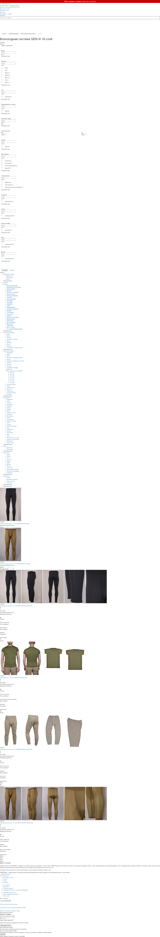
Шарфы (9, 409)
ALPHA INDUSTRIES (12, 286)
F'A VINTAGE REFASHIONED (14, 329)
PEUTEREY (10, 301)
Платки (8, 407)
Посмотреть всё (5, 56)
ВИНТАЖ (9, 369)
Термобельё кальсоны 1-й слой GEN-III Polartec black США (16, 606)
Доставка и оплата (8, 877)
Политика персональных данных (9, 904)
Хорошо (3, 934)
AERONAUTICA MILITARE (14, 287)
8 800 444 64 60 (4, 876)
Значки (8, 478)
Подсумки (9, 406)
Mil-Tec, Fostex (11, 327)
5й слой (12, 379)
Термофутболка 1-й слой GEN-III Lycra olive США (13, 677)
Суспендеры (10, 419)
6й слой (12, 381)
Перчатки (9, 346)
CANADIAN (10, 304)
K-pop (8, 462)
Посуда (9, 424)
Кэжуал (9, 461)
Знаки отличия (11, 481)
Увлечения (6, 452)
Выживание (10, 441)
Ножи (8, 436)
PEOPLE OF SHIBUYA (12, 292)
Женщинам (10, 277)
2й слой (12, 374)
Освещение (10, 429)
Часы (8, 434)
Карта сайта (6, 896)
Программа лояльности (9, 892)
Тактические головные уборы (15, 347)
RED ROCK (10, 324)
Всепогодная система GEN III (15, 371)
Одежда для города (8, 274)
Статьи (5, 879)
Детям (8, 279)
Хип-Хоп (9, 459)
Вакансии (5, 886)
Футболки (9, 342)
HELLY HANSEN (11, 322)
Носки (8, 386)
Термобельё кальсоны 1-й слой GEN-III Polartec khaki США (16, 749)
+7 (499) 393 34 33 (5, 874)
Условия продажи (8, 888)
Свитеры (9, 362)
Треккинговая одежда (12, 469)
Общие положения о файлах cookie (10, 911)
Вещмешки (10, 404)
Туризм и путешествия (13, 439)
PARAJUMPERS (11, 289)
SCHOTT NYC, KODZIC (13, 317)
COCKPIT (9, 297)
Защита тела (10, 442)
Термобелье (10, 391)
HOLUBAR (9, 302)
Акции (5, 881)
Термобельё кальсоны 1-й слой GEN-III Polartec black (14, 523)
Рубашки (9, 366)
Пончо (8, 411)
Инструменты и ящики (13, 437)
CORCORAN (10, 326)
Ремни (8, 417)
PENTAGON (10, 321)
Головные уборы (11, 392)
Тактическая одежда (8, 332)
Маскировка (10, 416)
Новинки (5, 282)
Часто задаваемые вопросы (11, 894)
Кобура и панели (11, 421)
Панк (8, 457)
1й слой (12, 372)
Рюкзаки (9, 402)
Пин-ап (9, 466)
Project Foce (10, 314)
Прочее (9, 431)
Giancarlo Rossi (11, 294)
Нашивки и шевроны (12, 479)
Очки (8, 427)
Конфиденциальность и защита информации (15, 890)
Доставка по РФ (4, 10)
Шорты (8, 341)
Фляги (8, 422)
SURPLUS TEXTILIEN (12, 309)
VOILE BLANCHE (11, 299)
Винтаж (9, 464)
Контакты (2, 12)
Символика (6, 476)
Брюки (8, 334)
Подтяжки (9, 414)
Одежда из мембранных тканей (15, 361)
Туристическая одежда (13, 471)
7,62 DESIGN (10, 312)
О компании (6, 885)
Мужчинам (9, 276)
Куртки (8, 336)
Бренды (5, 284)
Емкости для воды (12, 426)
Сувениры (9, 483)
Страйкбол (9, 473)
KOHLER (9, 316)
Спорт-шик (9, 467)
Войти (10, 14)
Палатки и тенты (11, 412)
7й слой (12, 382)
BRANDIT (9, 311)
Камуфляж (9, 352)
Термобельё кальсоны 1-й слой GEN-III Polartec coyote (15, 563)
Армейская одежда (8, 351)
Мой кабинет (3, 14)
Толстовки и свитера (12, 339)
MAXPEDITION (11, 319)
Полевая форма (11, 384)
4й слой (12, 377)
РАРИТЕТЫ (10, 432)
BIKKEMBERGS (11, 307)
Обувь (5, 446)
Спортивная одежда (12, 367)
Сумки (8, 401)
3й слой (12, 376)
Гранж (8, 454)
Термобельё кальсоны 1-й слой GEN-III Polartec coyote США (16, 823)
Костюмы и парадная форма (14, 357)
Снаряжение (6, 397)
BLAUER (9, 291)
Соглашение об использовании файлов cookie (12, 907)
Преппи (9, 456)
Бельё (8, 344)
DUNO (8, 306)
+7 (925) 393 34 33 (5, 4)
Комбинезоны (10, 387)
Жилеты (9, 337)
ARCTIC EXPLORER (12, 296)
